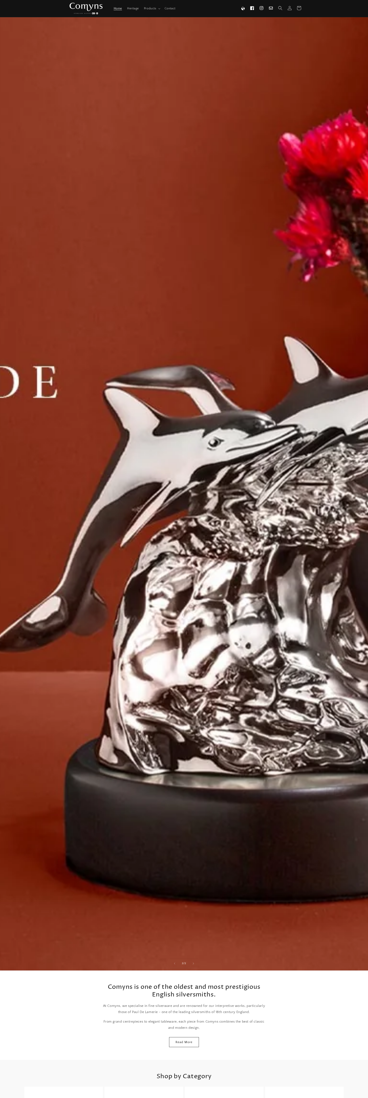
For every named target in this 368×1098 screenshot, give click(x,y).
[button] (151, 8)
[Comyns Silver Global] (243, 8)
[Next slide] (193, 963)
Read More (184, 1042)
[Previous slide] (174, 963)
